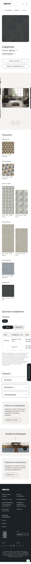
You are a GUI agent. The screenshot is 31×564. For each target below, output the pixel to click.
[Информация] (22, 335)
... (2, 10)
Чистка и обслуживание (20, 495)
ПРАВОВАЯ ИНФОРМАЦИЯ (6, 516)
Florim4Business (21, 499)
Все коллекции (8, 10)
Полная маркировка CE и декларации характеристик (7, 504)
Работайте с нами (7, 499)
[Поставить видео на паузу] (25, 448)
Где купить (19, 509)
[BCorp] (5, 538)
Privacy (4, 520)
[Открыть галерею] (4, 39)
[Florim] (7, 4)
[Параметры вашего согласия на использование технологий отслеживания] (28, 561)
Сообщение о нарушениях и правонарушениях (21, 504)
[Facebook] (11, 545)
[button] (13, 123)
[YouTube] (8, 545)
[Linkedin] (13, 545)
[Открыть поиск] (23, 4)
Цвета (8, 327)
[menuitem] (5, 321)
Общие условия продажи (6, 495)
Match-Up (17, 10)
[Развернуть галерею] (4, 105)
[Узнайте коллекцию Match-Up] (15, 447)
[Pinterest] (5, 545)
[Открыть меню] (27, 4)
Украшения (18, 327)
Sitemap (4, 526)
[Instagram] (2, 545)
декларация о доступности (5, 509)
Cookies (4, 523)
